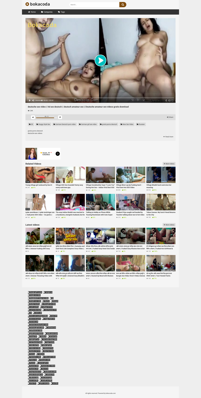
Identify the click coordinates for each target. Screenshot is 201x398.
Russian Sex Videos (48, 366)
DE (32, 124)
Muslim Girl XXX (35, 351)
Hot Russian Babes (36, 342)
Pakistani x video (35, 357)
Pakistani (41, 354)
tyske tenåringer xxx (36, 374)
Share (171, 117)
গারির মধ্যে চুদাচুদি (34, 377)
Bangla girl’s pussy (36, 292)
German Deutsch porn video (65, 124)
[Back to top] (193, 391)
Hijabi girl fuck (34, 339)
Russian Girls (34, 366)
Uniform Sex (50, 374)
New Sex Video (127, 124)
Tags (63, 12)
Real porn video (45, 360)
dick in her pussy (35, 319)
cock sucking (34, 307)
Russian (142, 124)
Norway (32, 354)
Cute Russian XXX (51, 310)
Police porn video (49, 357)
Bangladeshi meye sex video (39, 298)
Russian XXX (34, 369)
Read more (169, 137)
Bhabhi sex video (35, 301)
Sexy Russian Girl (35, 371)
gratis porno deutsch (109, 124)
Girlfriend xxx (51, 327)
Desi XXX (54, 316)
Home (33, 12)
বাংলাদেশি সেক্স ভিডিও (47, 380)
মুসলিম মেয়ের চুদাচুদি (44, 383)
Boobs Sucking (35, 304)
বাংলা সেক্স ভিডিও (34, 380)
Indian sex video (35, 348)
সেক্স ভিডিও (55, 383)
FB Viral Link (34, 321)
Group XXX (33, 336)
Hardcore (43, 336)
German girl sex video (89, 124)
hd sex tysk (53, 336)
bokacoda (39, 4)
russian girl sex (44, 363)
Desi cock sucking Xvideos (39, 316)
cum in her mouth (35, 310)
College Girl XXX (47, 307)
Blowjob (55, 301)
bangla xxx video (35, 295)
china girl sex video (49, 304)
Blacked (47, 301)
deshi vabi (38, 313)
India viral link (34, 345)
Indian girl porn (47, 345)
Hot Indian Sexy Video (50, 339)
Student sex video (50, 371)
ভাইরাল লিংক (33, 383)
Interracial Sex (48, 348)
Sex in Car (45, 369)
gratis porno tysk (52, 333)
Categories (48, 12)
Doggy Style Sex (44, 124)
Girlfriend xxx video (36, 330)
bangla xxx (49, 292)
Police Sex (33, 360)
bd (53, 298)
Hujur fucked (50, 342)
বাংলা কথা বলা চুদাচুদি (47, 377)
